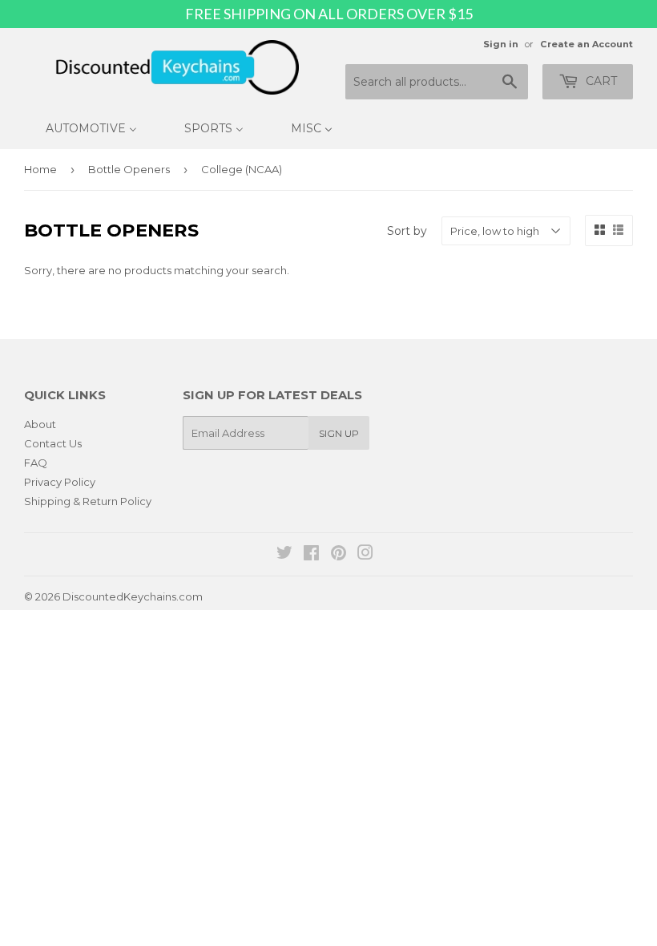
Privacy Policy (59, 481)
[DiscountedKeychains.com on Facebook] (311, 554)
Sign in (500, 44)
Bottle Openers (129, 169)
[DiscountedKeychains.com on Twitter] (284, 554)
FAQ (35, 462)
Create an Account (586, 44)
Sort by (407, 231)
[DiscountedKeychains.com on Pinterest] (338, 554)
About (40, 424)
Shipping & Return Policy (87, 501)
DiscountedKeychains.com (132, 596)
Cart (599, 81)
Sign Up (339, 433)
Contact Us (53, 443)
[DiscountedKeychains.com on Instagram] (365, 554)
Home (40, 169)
